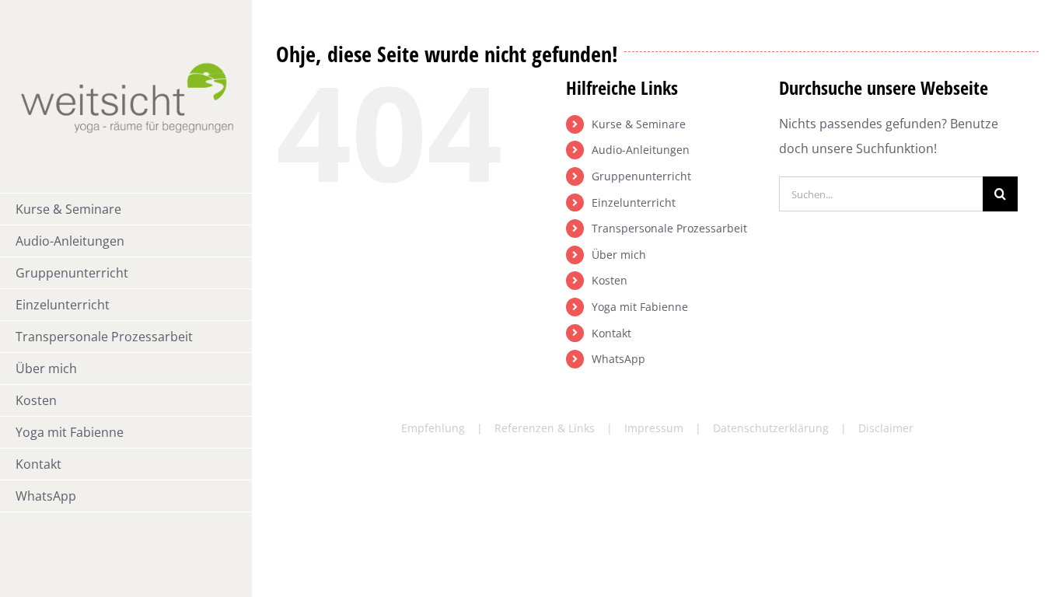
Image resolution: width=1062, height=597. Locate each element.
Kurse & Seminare (639, 124)
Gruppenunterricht (641, 176)
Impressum (653, 428)
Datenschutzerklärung (771, 428)
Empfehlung (433, 428)
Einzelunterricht (634, 202)
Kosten (609, 280)
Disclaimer (886, 428)
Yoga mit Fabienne (640, 306)
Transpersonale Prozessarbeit (669, 228)
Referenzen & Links (544, 428)
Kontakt (611, 333)
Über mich (619, 254)
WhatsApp (618, 358)
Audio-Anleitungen (641, 149)
